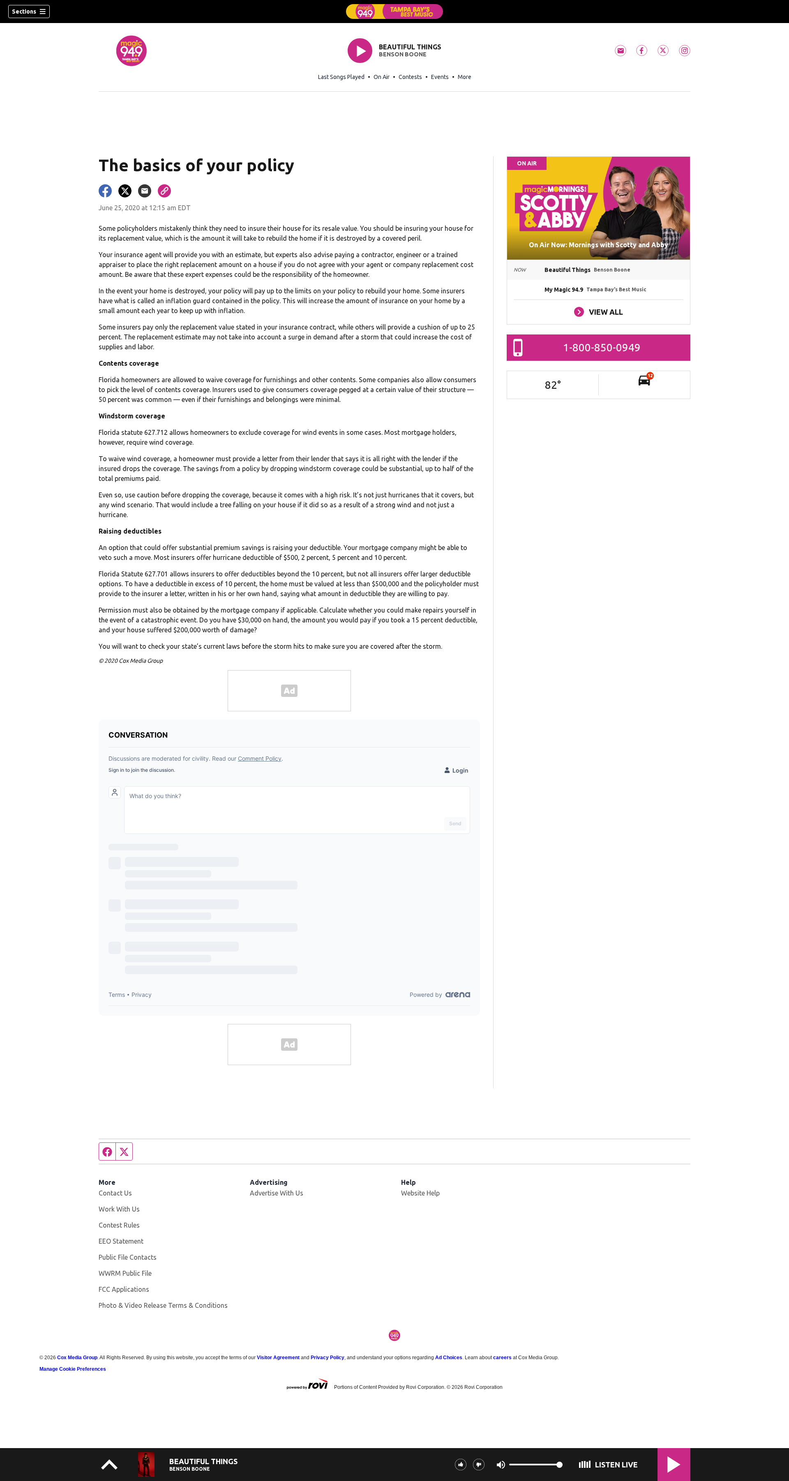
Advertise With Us (276, 1193)
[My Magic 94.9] (394, 11)
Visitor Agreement (278, 1357)
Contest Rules (119, 1225)
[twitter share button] (125, 190)
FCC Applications (124, 1289)
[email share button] (144, 190)
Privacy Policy (327, 1357)
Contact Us (115, 1193)
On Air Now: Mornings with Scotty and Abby (598, 244)
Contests (410, 77)
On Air (382, 77)
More (464, 77)
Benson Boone (403, 54)
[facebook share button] (105, 190)
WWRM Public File (125, 1273)
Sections (24, 11)
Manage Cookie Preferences (72, 1369)
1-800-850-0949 (602, 347)
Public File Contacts (128, 1257)
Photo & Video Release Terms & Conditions (163, 1305)
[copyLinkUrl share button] (164, 190)
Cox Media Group (77, 1357)
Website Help (420, 1193)
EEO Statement (121, 1241)
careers (502, 1357)
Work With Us (119, 1209)
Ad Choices (448, 1357)
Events (440, 77)
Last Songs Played (341, 77)
